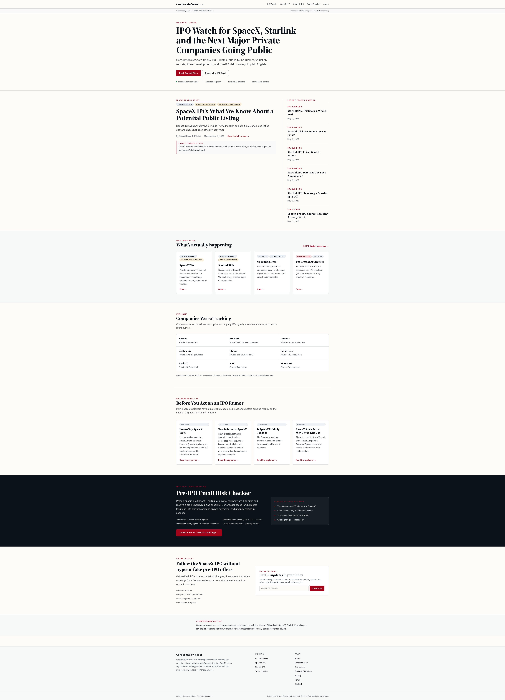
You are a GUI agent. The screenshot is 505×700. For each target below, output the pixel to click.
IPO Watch (271, 4)
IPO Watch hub (262, 658)
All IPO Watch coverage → (316, 246)
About (326, 4)
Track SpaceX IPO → (188, 73)
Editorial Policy (301, 662)
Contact (298, 684)
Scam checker (261, 671)
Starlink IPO (298, 4)
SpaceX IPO (284, 4)
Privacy (298, 675)
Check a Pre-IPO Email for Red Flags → (199, 532)
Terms (297, 680)
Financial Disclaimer (303, 671)
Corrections (300, 667)
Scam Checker (313, 4)
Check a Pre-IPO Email (215, 73)
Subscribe (317, 588)
